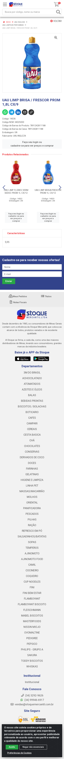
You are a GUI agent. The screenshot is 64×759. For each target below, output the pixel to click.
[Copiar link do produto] (31, 112)
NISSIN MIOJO (32, 626)
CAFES (32, 417)
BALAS (32, 395)
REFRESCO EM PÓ (32, 530)
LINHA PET (32, 485)
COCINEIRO (32, 570)
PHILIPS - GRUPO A (32, 649)
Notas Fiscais (20, 302)
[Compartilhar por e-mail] (25, 112)
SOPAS (32, 542)
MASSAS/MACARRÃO (32, 491)
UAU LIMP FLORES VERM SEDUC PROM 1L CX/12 (16, 191)
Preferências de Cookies (19, 753)
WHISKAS (32, 666)
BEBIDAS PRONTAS (32, 400)
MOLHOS (32, 496)
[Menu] (5, 4)
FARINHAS (32, 468)
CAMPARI (32, 423)
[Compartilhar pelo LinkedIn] (18, 112)
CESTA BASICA (32, 434)
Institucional (32, 682)
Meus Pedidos (19, 296)
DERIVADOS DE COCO (32, 457)
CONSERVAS (32, 451)
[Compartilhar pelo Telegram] (11, 112)
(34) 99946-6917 (34, 699)
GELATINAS (32, 474)
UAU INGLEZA (19, 136)
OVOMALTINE (32, 632)
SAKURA (32, 655)
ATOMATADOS (32, 383)
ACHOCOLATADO (32, 378)
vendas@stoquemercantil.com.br (34, 704)
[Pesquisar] (58, 12)
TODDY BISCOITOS (32, 660)
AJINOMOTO (32, 553)
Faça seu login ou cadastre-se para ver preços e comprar (32, 144)
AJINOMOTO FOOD (32, 559)
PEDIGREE (32, 638)
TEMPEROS (32, 547)
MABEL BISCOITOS (32, 615)
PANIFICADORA (32, 508)
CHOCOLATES (32, 446)
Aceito (12, 747)
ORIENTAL (32, 502)
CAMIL (32, 564)
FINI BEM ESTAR (32, 593)
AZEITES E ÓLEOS (32, 389)
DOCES (32, 463)
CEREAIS (32, 429)
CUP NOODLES (32, 581)
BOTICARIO (32, 412)
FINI (32, 587)
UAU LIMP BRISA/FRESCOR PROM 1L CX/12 (48, 191)
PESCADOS (32, 513)
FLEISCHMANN (32, 609)
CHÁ (32, 440)
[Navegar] (4, 187)
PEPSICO (32, 643)
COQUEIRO (32, 576)
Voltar (57, 21)
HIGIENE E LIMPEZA (32, 479)
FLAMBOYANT (32, 598)
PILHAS (32, 519)
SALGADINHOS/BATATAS (32, 536)
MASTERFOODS (32, 621)
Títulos (47, 296)
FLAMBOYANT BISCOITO (32, 604)
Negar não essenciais (33, 747)
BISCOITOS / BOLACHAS (32, 406)
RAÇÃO (32, 525)
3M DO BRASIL (32, 372)
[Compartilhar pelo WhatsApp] (5, 112)
